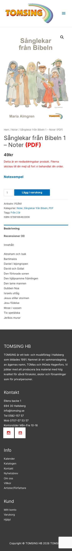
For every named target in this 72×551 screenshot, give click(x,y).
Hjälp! (7, 519)
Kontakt (8, 468)
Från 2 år (16, 212)
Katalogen (10, 463)
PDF (51, 208)
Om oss (8, 478)
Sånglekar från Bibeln (36, 208)
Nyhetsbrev (11, 473)
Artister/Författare (15, 487)
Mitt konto (10, 509)
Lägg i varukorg (32, 192)
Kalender (9, 458)
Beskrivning (12, 228)
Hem (6, 129)
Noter (14, 129)
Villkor (7, 483)
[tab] (36, 228)
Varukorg (9, 514)
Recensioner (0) (14, 236)
